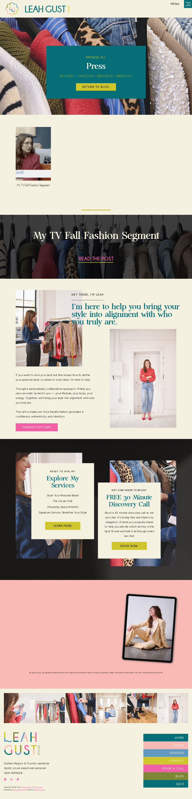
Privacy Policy (27, 787)
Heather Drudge (39, 790)
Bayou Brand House (20, 790)
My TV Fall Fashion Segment (33, 185)
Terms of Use (37, 787)
